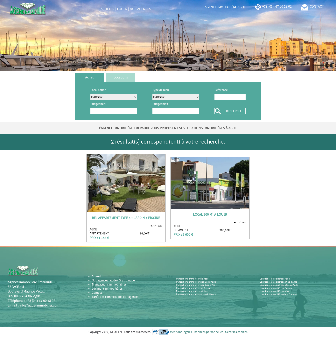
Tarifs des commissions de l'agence (115, 297)
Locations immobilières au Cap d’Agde (278, 282)
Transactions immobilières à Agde (192, 278)
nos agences (140, 9)
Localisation (98, 90)
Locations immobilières (107, 289)
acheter (107, 9)
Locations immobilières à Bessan (276, 288)
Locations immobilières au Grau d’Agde (279, 285)
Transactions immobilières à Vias (191, 291)
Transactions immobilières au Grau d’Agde (196, 285)
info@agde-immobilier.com (39, 305)
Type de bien (160, 90)
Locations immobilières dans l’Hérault (278, 294)
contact (316, 6)
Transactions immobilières (109, 285)
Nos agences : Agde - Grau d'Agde (113, 281)
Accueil (96, 276)
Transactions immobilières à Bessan (193, 288)
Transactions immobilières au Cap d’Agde (196, 282)
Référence (221, 90)
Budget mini (98, 104)
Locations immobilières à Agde (275, 278)
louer (122, 9)
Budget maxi (160, 104)
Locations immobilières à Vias (274, 291)
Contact (97, 293)
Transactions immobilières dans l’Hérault (196, 294)
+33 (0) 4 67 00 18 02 (277, 6)
